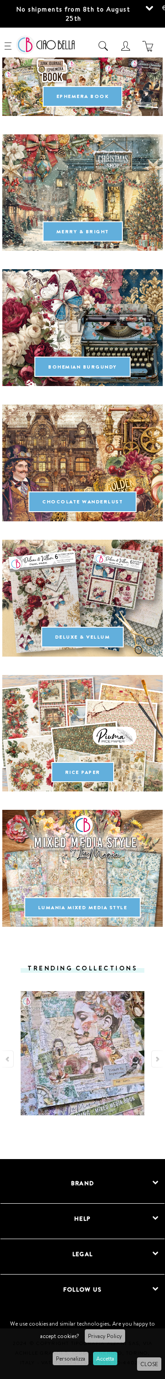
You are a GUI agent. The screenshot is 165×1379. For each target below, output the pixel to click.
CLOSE (149, 1364)
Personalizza (70, 1358)
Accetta (105, 1358)
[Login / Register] (126, 46)
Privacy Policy (105, 1336)
